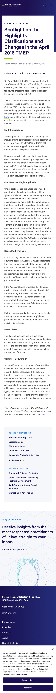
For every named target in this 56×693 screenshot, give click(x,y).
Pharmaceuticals (17, 446)
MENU (52, 5)
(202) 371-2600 (9, 613)
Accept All (28, 688)
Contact (6, 633)
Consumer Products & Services (24, 455)
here (6, 117)
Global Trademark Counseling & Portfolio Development (24, 479)
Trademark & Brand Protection (24, 473)
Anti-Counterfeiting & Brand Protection (23, 487)
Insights (9, 24)
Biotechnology (16, 442)
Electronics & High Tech (20, 438)
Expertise (6, 627)
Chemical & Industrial (19, 451)
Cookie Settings (28, 680)
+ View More (15, 461)
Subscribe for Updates (13, 550)
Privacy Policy (21, 674)
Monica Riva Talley (36, 73)
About (5, 638)
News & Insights (10, 643)
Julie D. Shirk (18, 73)
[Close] (53, 649)
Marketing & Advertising (21, 493)
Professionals (8, 622)
